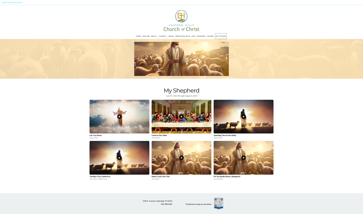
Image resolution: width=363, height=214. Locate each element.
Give (193, 36)
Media (171, 36)
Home (138, 36)
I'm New (210, 36)
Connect (163, 36)
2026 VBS (146, 36)
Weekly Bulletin (182, 36)
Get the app (220, 36)
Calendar (201, 36)
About (154, 36)
